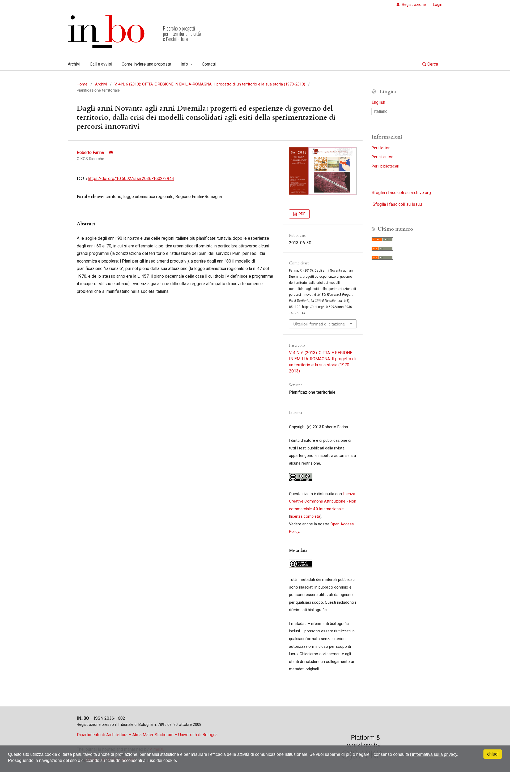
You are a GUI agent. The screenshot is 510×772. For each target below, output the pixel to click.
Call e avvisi (101, 64)
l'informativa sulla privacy (433, 754)
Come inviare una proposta (146, 64)
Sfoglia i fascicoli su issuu (397, 204)
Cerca (432, 64)
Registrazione (413, 4)
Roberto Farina (91, 152)
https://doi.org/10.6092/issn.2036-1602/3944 (131, 178)
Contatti (209, 64)
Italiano (381, 111)
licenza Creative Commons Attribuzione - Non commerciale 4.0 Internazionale (322, 501)
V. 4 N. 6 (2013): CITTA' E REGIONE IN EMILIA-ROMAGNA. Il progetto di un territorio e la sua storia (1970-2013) (209, 84)
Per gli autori (382, 157)
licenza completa (305, 516)
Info (185, 64)
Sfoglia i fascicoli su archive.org (401, 192)
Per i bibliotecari (385, 166)
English (378, 102)
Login (437, 4)
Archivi (74, 64)
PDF (301, 214)
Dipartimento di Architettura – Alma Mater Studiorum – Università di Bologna (147, 734)
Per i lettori (381, 147)
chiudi (493, 754)
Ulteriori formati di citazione (319, 324)
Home (82, 84)
